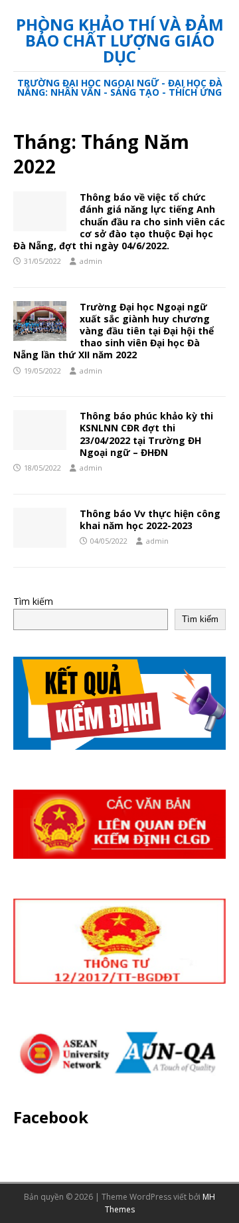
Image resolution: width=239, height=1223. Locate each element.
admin (91, 261)
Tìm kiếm (33, 601)
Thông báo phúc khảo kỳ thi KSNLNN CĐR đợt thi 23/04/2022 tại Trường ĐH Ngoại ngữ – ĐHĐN (146, 434)
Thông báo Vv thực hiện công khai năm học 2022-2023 (150, 519)
